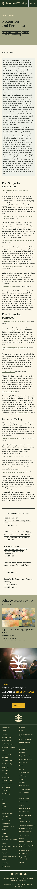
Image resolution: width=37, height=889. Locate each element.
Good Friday (5, 767)
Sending (21, 862)
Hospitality (5, 853)
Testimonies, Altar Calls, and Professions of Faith (27, 846)
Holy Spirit (16, 520)
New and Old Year (24, 742)
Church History (6, 820)
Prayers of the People (25, 850)
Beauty (4, 806)
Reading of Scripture (25, 831)
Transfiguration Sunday (8, 747)
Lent (3, 750)
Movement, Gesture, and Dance (26, 735)
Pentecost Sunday (7, 780)
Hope (22, 520)
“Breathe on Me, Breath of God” (12, 438)
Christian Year (6, 816)
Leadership (5, 863)
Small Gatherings (24, 772)
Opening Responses (25, 808)
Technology (22, 775)
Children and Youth (7, 813)
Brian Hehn (9, 53)
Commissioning (6, 823)
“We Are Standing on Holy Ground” (13, 472)
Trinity (21, 779)
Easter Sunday (6, 770)
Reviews (21, 769)
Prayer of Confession (25, 815)
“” (7, 456)
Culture (4, 833)
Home (4, 15)
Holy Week (5, 757)
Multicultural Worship (25, 739)
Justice (4, 859)
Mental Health (6, 866)
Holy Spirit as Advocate (19, 567)
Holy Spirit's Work (17, 551)
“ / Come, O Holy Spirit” (13, 321)
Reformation (22, 766)
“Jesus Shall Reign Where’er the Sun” (13, 267)
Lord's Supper (23, 853)
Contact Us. (18, 886)
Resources (11, 15)
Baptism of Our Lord (7, 744)
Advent (7, 537)
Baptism (21, 838)
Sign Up (17, 705)
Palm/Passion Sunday (8, 760)
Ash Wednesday (6, 754)
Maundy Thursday (7, 764)
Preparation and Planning (26, 756)
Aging (3, 803)
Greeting (21, 805)
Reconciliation (23, 762)
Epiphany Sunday (7, 737)
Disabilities (5, 836)
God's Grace (23, 549)
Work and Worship (24, 785)
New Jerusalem (9, 553)
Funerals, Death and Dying (9, 846)
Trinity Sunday (6, 787)
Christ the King (6, 793)
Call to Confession (24, 811)
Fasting (4, 843)
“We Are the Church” (8, 372)
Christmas (14, 537)
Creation (4, 829)
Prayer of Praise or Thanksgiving (24, 857)
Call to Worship (23, 802)
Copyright (5, 640)
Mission (25, 32)
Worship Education (24, 792)
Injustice (13, 640)
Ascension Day (6, 777)
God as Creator (13, 549)
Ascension (7, 32)
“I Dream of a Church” (9, 392)
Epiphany (13, 584)
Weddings (22, 782)
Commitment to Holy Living (27, 825)
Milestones (22, 727)
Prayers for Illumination (25, 828)
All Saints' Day (6, 790)
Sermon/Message (24, 835)
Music (19, 640)
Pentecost (16, 35)
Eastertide (4, 774)
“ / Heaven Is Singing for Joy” (18, 240)
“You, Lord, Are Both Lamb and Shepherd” (15, 190)
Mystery (6, 35)
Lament (21, 818)
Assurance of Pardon (25, 821)
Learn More (9, 525)
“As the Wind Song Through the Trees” (14, 348)
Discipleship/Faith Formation (9, 839)
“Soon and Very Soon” (9, 287)
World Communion (24, 789)
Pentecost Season (7, 784)
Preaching (22, 752)
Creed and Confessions (25, 841)
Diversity (16, 32)
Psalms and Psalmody (25, 759)
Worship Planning (24, 537)
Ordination (22, 746)
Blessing (4, 810)
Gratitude (7, 551)
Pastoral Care (23, 749)
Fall (6, 549)
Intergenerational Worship (9, 856)
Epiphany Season (6, 740)
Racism (25, 640)
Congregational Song (8, 826)
